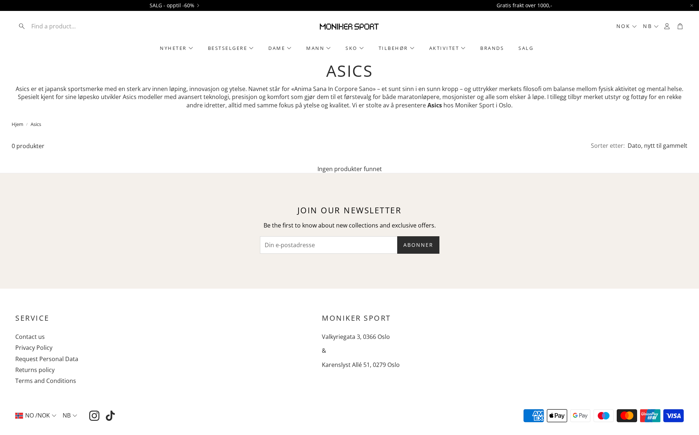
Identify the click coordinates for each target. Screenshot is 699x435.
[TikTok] (110, 416)
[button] (63, 26)
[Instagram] (94, 416)
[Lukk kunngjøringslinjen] (691, 5)
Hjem (17, 124)
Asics (36, 124)
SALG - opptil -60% (172, 5)
